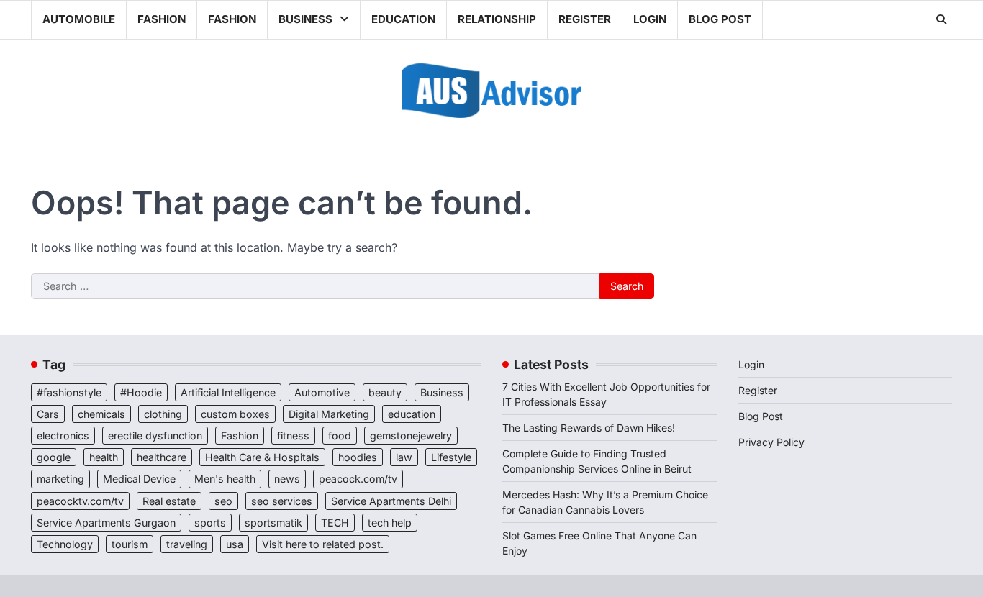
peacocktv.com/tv (80, 501)
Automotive (322, 392)
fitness (293, 435)
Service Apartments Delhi (391, 501)
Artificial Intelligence (228, 392)
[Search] (941, 19)
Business (305, 19)
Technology (65, 544)
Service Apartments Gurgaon (106, 522)
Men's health (224, 479)
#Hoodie (141, 392)
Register (584, 19)
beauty (385, 392)
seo (223, 501)
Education (403, 19)
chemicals (101, 414)
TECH (335, 522)
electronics (63, 435)
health (103, 457)
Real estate (169, 501)
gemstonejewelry (411, 435)
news (287, 479)
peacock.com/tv (358, 479)
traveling (186, 544)
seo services (281, 501)
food (339, 435)
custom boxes (235, 414)
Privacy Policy (771, 442)
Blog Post (720, 19)
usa (234, 544)
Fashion (161, 19)
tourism (130, 544)
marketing (60, 479)
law (404, 457)
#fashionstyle (69, 392)
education (411, 414)
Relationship (497, 19)
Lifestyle (451, 457)
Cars (48, 414)
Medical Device (139, 479)
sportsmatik (273, 522)
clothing (163, 414)
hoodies (357, 457)
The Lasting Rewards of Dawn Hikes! (588, 427)
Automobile (78, 19)
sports (210, 522)
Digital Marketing (329, 414)
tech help (390, 522)
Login (649, 19)
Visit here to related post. (323, 544)
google (54, 457)
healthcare (161, 457)
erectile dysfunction (155, 435)
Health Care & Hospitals (262, 457)
